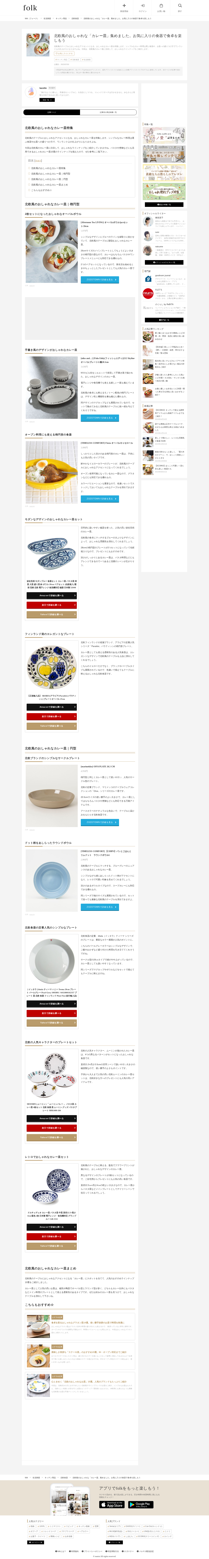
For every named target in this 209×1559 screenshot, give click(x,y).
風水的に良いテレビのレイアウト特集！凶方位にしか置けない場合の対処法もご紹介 (169, 364)
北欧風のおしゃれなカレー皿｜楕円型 (50, 173)
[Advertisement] (80, 318)
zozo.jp (32, 285)
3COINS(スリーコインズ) (148, 1536)
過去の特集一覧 (165, 205)
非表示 (38, 161)
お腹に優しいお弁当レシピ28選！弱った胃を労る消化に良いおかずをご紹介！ (170, 392)
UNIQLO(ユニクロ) (152, 1531)
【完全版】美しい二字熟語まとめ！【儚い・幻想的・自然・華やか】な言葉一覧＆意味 (169, 350)
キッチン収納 (84, 1526)
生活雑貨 (87, 60)
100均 (42, 1526)
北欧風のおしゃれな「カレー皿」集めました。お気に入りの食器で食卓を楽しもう (106, 1478)
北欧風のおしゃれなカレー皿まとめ (49, 184)
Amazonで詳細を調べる (52, 595)
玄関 (96, 1526)
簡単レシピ (55, 1536)
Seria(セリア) (115, 1526)
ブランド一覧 (115, 1542)
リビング (69, 1526)
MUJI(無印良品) (115, 1531)
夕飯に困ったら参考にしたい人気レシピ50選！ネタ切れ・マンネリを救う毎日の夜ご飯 (170, 378)
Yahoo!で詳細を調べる (51, 614)
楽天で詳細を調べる (52, 605)
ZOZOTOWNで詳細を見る (100, 279)
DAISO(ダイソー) (133, 1526)
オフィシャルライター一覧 (165, 262)
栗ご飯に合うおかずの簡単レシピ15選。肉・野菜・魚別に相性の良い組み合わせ (170, 336)
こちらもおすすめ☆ (41, 190)
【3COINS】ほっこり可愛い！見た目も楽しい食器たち (169, 469)
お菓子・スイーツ (38, 1536)
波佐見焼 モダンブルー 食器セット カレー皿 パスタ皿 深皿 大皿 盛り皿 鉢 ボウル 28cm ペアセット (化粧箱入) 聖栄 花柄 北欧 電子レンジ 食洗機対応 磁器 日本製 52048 (52, 584)
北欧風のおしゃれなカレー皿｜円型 (49, 179)
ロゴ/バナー (129, 1551)
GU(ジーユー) (133, 1531)
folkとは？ (61, 1551)
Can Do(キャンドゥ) (153, 1526)
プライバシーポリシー (93, 1551)
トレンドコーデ (49, 1531)
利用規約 (75, 1551)
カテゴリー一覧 (37, 1542)
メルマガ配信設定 (146, 1551)
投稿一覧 (46, 100)
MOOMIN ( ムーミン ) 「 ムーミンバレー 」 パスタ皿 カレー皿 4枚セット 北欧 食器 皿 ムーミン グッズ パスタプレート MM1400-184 (52, 1107)
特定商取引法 (113, 1551)
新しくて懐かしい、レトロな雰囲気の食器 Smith (169, 441)
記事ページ (52, 112)
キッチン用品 (62, 60)
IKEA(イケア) (114, 1536)
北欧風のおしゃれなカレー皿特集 (48, 168)
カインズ (168, 1536)
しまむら (129, 1536)
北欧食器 (75, 60)
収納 (32, 1526)
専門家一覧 (165, 320)
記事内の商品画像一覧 (108, 112)
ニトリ (167, 1531)
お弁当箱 (68, 1536)
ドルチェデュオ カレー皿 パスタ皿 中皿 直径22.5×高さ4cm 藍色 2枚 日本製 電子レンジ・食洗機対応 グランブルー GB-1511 (51, 1215)
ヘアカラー (83, 1531)
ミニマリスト (55, 1526)
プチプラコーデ (67, 1531)
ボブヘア (34, 1531)
